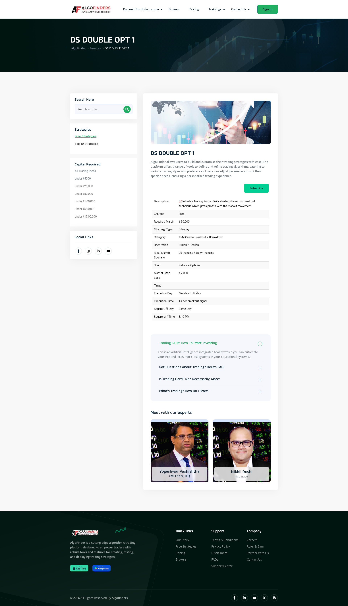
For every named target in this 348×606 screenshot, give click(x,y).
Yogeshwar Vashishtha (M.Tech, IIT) (180, 473)
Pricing (194, 9)
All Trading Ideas (85, 171)
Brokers (174, 9)
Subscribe (256, 188)
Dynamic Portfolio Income (141, 9)
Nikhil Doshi (241, 471)
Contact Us (238, 9)
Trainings (215, 9)
